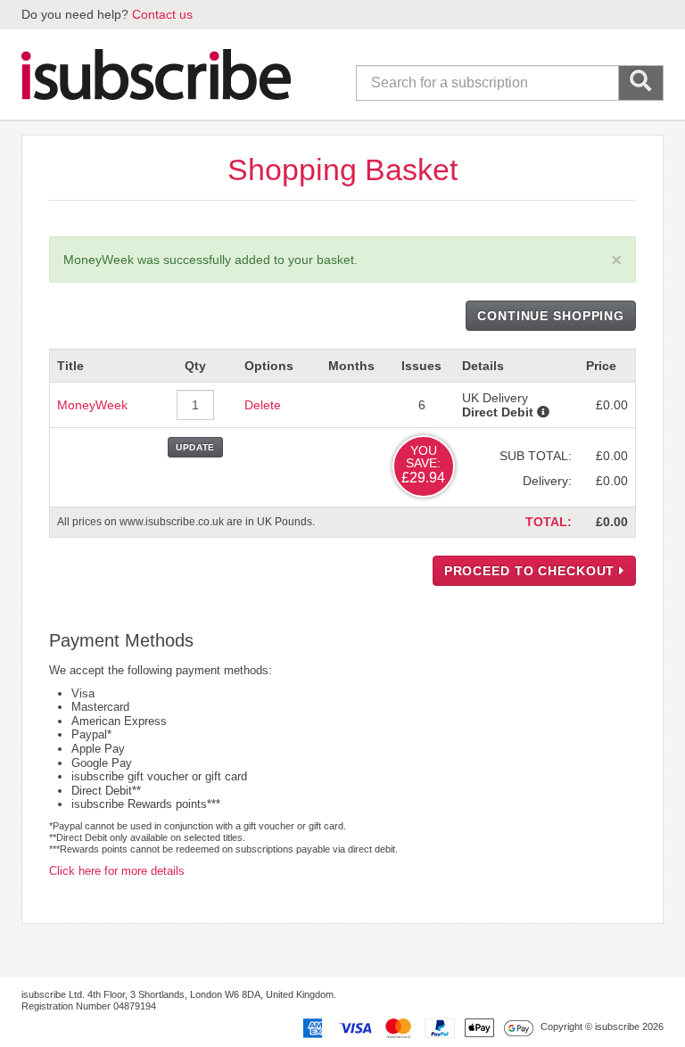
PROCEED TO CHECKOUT (532, 571)
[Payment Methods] (414, 1027)
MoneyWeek (92, 405)
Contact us (162, 14)
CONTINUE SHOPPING (550, 316)
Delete (262, 405)
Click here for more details (117, 871)
